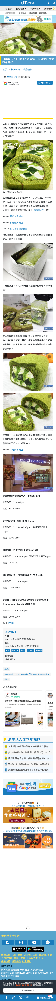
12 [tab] (35, 19)
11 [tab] (32, 19)
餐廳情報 (27, 69)
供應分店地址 (16, 222)
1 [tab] (22, 16)
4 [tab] (30, 16)
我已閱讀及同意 (28, 990)
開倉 (20, 954)
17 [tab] (32, 22)
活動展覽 (5, 954)
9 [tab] (27, 19)
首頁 (5, 69)
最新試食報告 (16, 216)
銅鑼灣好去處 (45, 954)
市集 (14, 954)
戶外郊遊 (16, 961)
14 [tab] (24, 22)
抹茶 (7, 669)
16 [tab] (30, 22)
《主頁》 (10, 622)
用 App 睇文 (46, 82)
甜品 (7, 679)
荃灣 (7, 650)
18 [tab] (35, 22)
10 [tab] (30, 19)
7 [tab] (22, 19)
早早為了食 (12, 76)
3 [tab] (27, 16)
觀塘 (23, 650)
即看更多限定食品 (19, 228)
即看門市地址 (16, 449)
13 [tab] (22, 22)
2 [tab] (24, 16)
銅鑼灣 (39, 650)
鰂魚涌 (15, 650)
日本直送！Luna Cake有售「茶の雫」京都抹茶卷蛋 (27, 674)
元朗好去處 (6, 958)
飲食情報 (15, 69)
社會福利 (26, 961)
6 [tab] (35, 16)
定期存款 (43, 13)
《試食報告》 (39, 210)
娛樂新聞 (33, 13)
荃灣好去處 (19, 958)
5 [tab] (32, 16)
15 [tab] (27, 22)
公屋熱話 (23, 13)
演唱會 (8, 8)
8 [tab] (24, 19)
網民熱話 (5, 969)
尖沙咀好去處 (30, 954)
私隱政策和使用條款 (24, 985)
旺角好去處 (32, 958)
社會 (41, 958)
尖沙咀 (30, 650)
